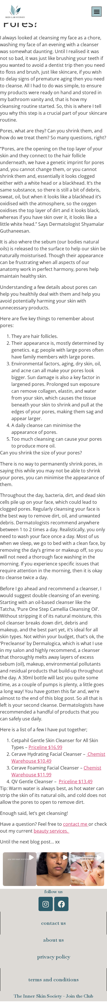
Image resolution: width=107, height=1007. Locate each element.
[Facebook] (61, 904)
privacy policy (53, 956)
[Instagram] (46, 904)
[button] (97, 12)
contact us (53, 923)
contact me (75, 824)
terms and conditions (53, 979)
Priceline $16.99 (45, 747)
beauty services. (51, 831)
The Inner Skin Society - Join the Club (53, 996)
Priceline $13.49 (75, 781)
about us (53, 939)
